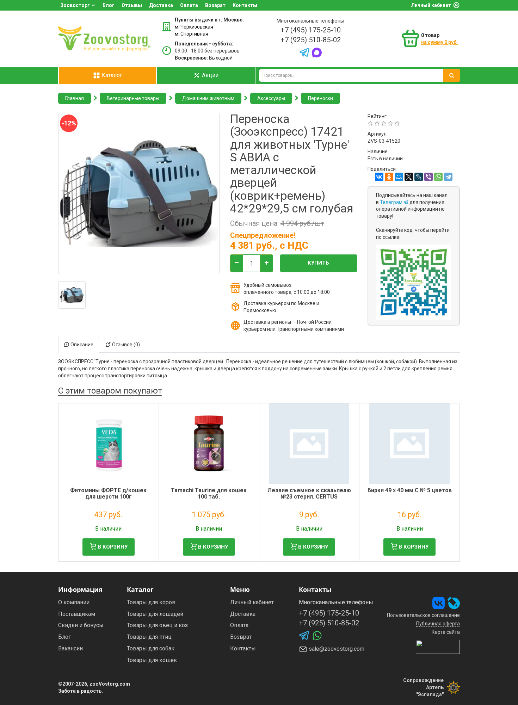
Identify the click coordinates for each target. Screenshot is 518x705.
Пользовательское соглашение (423, 615)
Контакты (245, 5)
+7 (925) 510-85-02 (310, 40)
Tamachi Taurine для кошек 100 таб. (209, 493)
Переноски (320, 98)
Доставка (161, 5)
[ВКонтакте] (379, 177)
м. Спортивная (191, 34)
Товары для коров (151, 602)
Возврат (215, 5)
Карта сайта (446, 632)
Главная (74, 98)
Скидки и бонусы (81, 625)
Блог (109, 5)
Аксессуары (271, 98)
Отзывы (132, 5)
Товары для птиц (149, 636)
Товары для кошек (152, 660)
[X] (409, 177)
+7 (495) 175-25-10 (310, 30)
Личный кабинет (431, 5)
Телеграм (391, 202)
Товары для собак (150, 648)
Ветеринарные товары (133, 98)
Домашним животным (208, 98)
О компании (74, 602)
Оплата (189, 5)
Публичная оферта (438, 623)
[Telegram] (448, 177)
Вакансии (70, 648)
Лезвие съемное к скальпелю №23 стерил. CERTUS (309, 493)
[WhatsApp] (438, 177)
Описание (81, 344)
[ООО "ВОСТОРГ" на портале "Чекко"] (438, 646)
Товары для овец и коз (157, 625)
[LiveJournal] (418, 177)
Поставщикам (76, 614)
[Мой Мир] (399, 177)
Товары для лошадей (155, 614)
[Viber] (428, 177)
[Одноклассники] (389, 177)
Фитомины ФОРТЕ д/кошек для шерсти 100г (108, 493)
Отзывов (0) (125, 344)
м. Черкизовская (194, 27)
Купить (318, 263)
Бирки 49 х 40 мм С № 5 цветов (410, 490)
